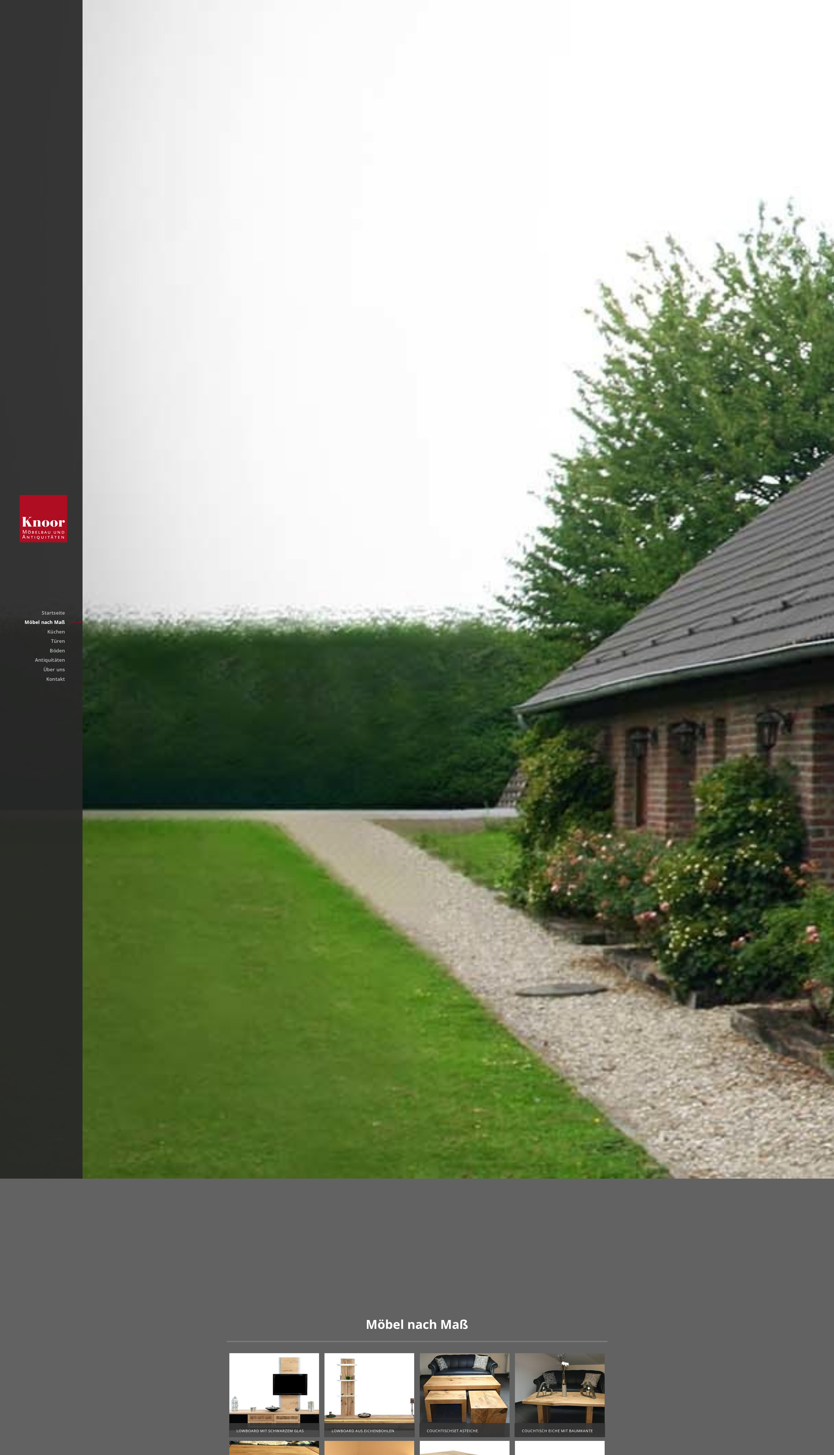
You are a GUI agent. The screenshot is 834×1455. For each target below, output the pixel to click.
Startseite (53, 612)
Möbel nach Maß (45, 622)
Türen (58, 641)
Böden (57, 650)
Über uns (54, 669)
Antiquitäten (50, 660)
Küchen (56, 631)
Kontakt (55, 679)
